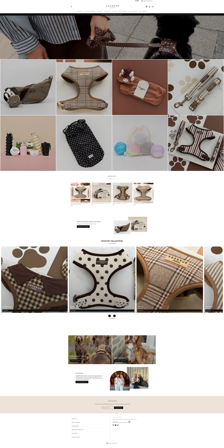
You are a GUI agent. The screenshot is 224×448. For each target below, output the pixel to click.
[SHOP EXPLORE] (90, 349)
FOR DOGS (100, 11)
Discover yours (83, 226)
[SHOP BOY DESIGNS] (134, 349)
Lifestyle (107, 11)
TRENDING (80, 11)
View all (112, 178)
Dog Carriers (143, 11)
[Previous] (109, 316)
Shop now (6, 310)
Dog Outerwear (132, 11)
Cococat (114, 11)
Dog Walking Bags (90, 11)
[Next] (114, 316)
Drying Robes (123, 11)
